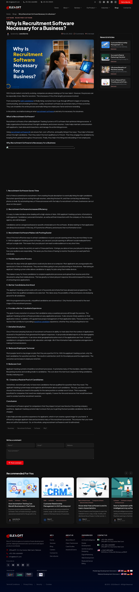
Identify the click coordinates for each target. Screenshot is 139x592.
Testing (24, 500)
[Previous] (126, 473)
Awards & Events (71, 550)
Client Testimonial (72, 543)
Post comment (16, 463)
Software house (119, 502)
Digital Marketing (87, 554)
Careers (52, 550)
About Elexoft (70, 540)
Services (77, 8)
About (65, 8)
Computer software (97, 500)
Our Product (91, 8)
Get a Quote (125, 2)
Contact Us (127, 8)
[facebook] (107, 2)
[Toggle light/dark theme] (95, 2)
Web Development (61, 500)
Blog (51, 546)
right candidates (27, 101)
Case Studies (70, 546)
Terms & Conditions (13, 584)
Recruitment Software (23, 18)
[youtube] (103, 2)
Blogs (117, 8)
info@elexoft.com (14, 2)
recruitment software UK (20, 132)
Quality (11, 500)
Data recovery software (86, 502)
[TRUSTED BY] (10, 575)
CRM (45, 500)
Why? (45, 428)
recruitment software (45, 111)
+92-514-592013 (48, 2)
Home (56, 8)
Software (10, 18)
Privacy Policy (28, 584)
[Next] (131, 473)
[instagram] (115, 2)
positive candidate (42, 322)
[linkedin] (111, 2)
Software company (126, 500)
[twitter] (100, 2)
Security (39, 584)
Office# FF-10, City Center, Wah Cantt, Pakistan (25, 550)
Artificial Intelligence (88, 540)
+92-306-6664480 (31, 2)
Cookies (49, 584)
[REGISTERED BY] (41, 575)
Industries (105, 8)
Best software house (84, 500)
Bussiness (11, 428)
